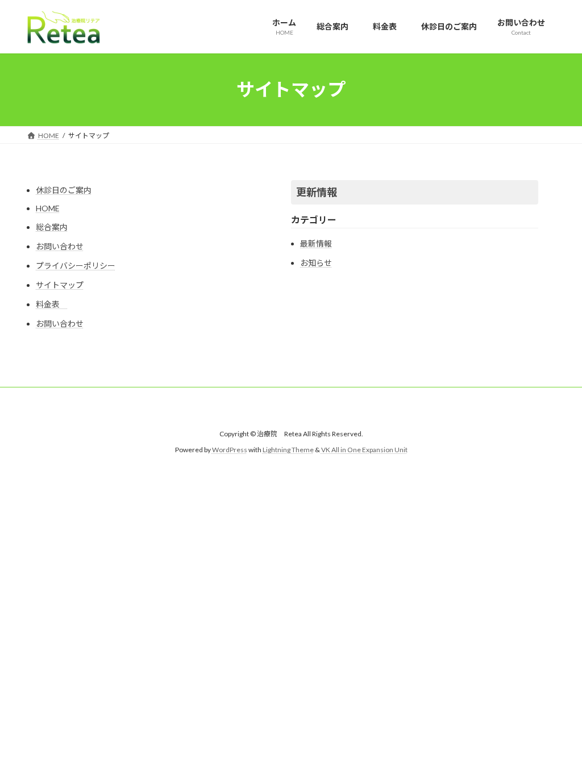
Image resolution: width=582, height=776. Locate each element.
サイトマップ (60, 285)
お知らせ (316, 263)
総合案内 (52, 227)
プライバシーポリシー (75, 265)
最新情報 (316, 243)
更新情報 (316, 192)
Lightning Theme (288, 449)
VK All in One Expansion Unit (364, 449)
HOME (48, 208)
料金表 (52, 304)
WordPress (229, 449)
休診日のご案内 (64, 190)
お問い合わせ (60, 246)
